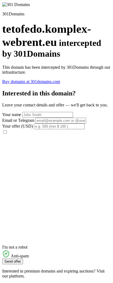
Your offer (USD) (17, 126)
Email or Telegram (18, 120)
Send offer (12, 261)
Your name (11, 114)
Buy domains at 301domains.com (31, 81)
